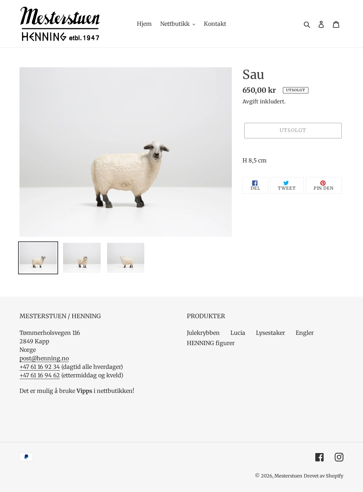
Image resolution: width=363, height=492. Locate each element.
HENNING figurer (211, 343)
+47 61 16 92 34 (39, 366)
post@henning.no (44, 358)
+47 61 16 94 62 (39, 375)
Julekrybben (203, 332)
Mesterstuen (288, 476)
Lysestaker (270, 332)
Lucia (237, 332)
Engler (305, 332)
